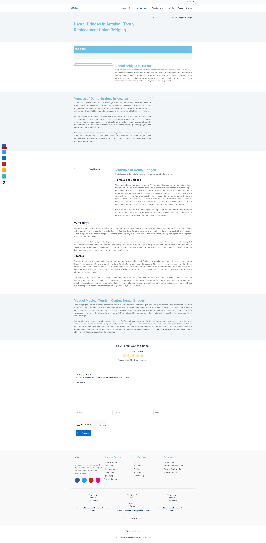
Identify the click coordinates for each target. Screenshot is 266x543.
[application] (148, 8)
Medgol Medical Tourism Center (152, 329)
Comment (80, 383)
